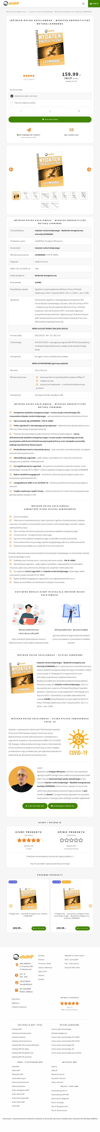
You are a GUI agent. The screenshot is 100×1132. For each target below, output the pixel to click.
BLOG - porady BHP (71, 960)
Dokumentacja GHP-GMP (60, 1095)
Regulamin (15, 1003)
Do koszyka (51, 119)
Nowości (41, 975)
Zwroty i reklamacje (45, 967)
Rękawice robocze (57, 1074)
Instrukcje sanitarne (18, 1037)
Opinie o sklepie (70, 998)
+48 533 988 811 (35, 806)
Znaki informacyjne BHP (20, 1098)
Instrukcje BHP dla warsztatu (22, 1057)
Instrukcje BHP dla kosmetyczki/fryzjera (25, 1045)
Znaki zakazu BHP (18, 1094)
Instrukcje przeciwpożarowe (21, 1033)
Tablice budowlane (18, 1086)
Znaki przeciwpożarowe (20, 1082)
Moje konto (16, 999)
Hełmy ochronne (57, 1082)
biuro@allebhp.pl (63, 806)
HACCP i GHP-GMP (70, 1086)
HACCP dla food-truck (59, 1110)
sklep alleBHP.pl (92, 1119)
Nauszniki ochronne (58, 1078)
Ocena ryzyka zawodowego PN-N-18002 (65, 1037)
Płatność (41, 960)
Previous (10, 905)
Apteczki (54, 1070)
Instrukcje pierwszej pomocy (22, 1041)
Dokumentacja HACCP (59, 1091)
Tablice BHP (16, 1070)
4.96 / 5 (69, 1007)
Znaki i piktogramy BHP (30, 1062)
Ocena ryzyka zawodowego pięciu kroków (66, 1053)
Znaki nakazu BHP (18, 1102)
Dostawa (41, 955)
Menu (83, 3)
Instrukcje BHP (17, 1029)
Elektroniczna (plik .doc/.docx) (26, 96)
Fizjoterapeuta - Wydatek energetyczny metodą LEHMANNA (71, 915)
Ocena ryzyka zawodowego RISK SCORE (65, 1041)
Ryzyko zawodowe (69, 1025)
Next (90, 905)
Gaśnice (54, 1066)
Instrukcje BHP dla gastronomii (22, 1053)
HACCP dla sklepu (57, 1102)
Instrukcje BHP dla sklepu (20, 1049)
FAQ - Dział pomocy (72, 963)
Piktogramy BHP (17, 1074)
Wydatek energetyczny (46, 275)
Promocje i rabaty (44, 963)
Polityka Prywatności (19, 1007)
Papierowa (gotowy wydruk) (25, 103)
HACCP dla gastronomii (59, 1106)
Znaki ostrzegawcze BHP (20, 1090)
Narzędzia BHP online (72, 967)
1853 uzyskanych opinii (69, 1010)
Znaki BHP (15, 1066)
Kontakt (41, 979)
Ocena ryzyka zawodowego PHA (62, 1045)
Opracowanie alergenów (60, 1098)
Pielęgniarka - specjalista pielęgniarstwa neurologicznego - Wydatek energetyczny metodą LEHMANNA (28, 916)
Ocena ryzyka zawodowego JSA (62, 1049)
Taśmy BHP (16, 1106)
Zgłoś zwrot (42, 971)
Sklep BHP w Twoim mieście (74, 955)
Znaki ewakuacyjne (18, 1078)
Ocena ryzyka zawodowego (61, 1029)
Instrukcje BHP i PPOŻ (30, 1025)
